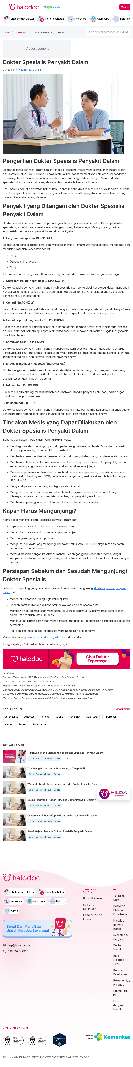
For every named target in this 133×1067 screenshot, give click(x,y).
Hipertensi (110, 716)
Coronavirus (11, 716)
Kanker (23, 724)
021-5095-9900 (15, 951)
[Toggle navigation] (5, 7)
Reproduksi (39, 724)
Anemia (8, 724)
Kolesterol (92, 716)
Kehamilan (75, 716)
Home (7, 32)
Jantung (45, 716)
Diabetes (29, 716)
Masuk (125, 7)
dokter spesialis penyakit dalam (47, 637)
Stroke (59, 716)
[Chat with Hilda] (113, 793)
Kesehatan (21, 32)
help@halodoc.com (17, 945)
